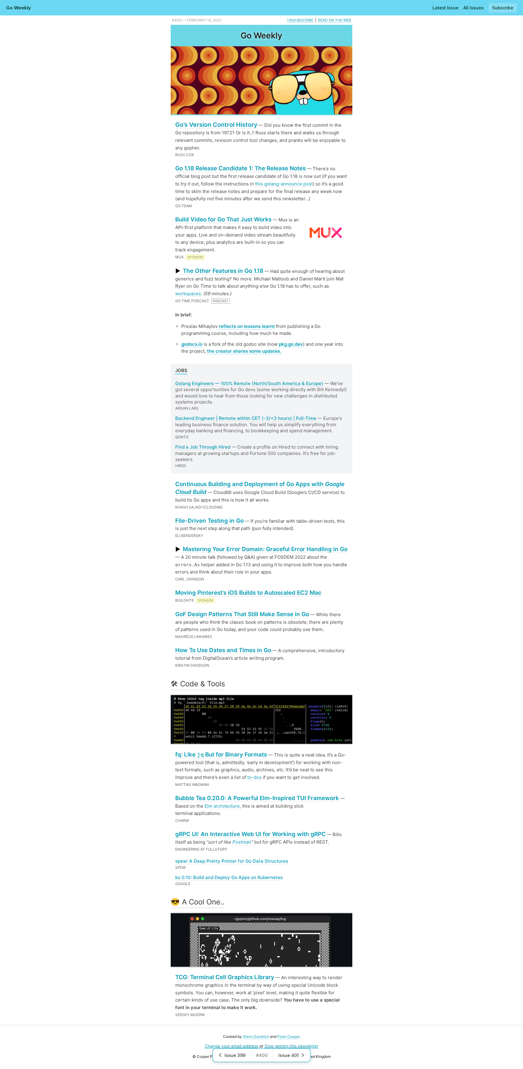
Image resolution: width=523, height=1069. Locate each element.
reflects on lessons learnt (247, 326)
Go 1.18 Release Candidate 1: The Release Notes (240, 168)
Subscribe (502, 7)
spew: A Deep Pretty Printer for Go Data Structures (231, 861)
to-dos (254, 777)
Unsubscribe (300, 20)
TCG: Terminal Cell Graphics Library (224, 977)
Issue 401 (288, 1055)
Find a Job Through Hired (202, 447)
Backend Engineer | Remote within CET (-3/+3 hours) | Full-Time (245, 418)
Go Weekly (18, 8)
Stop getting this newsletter (291, 1046)
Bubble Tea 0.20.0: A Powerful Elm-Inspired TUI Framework (257, 798)
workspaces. (188, 293)
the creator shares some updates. (244, 351)
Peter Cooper (288, 1036)
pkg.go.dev (291, 344)
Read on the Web (334, 20)
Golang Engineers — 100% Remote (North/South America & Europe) (249, 383)
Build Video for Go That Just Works (223, 219)
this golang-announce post (284, 184)
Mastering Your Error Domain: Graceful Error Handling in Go (265, 549)
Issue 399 (235, 1055)
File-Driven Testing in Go (209, 520)
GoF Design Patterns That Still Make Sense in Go (242, 614)
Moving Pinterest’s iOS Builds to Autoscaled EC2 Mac (248, 592)
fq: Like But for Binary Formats (221, 754)
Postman (241, 842)
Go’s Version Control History (216, 124)
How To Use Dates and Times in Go (223, 650)
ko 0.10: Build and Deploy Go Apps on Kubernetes (229, 877)
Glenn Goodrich (256, 1036)
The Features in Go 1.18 (223, 270)
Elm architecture (222, 806)
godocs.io (191, 344)
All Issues (473, 7)
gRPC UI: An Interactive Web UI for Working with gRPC (250, 834)
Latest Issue (446, 7)
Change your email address (231, 1046)
